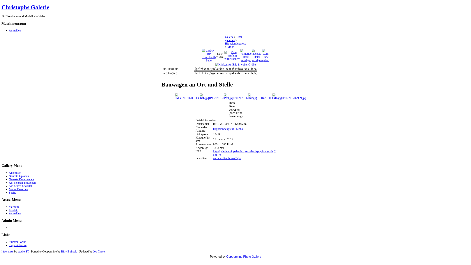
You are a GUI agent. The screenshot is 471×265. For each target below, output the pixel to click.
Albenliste (15, 172)
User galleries (233, 38)
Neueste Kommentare (21, 179)
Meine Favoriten (18, 189)
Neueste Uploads (19, 176)
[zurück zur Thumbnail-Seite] (209, 54)
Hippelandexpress (235, 43)
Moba (230, 46)
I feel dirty (7, 251)
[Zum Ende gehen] (265, 54)
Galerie (229, 36)
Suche (12, 192)
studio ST (23, 251)
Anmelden (15, 30)
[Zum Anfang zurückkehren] (232, 54)
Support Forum (17, 245)
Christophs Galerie (25, 7)
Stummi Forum (17, 241)
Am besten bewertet (20, 186)
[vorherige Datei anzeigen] (246, 54)
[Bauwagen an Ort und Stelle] (235, 64)
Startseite (14, 206)
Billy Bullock (69, 251)
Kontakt (13, 210)
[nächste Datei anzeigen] (257, 54)
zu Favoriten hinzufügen (227, 158)
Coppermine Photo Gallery (243, 256)
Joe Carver (99, 251)
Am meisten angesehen (22, 182)
